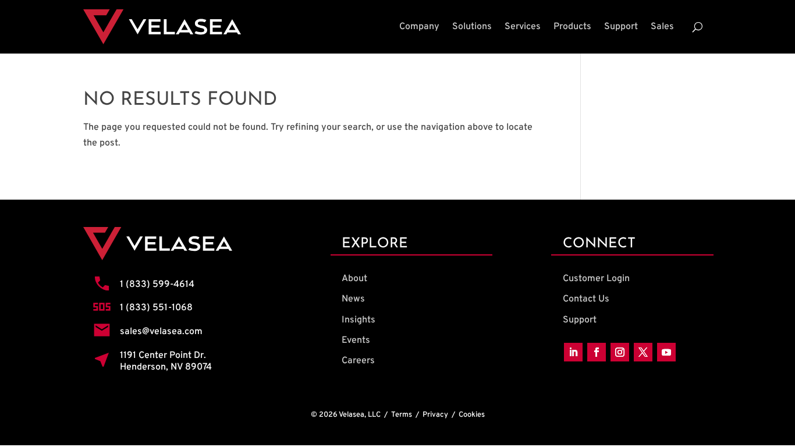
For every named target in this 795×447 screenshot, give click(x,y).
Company (419, 27)
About (354, 279)
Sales (662, 27)
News (353, 299)
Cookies (472, 415)
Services (523, 27)
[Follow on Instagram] (620, 352)
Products (572, 27)
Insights (358, 320)
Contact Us (586, 299)
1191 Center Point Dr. (163, 355)
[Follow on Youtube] (666, 352)
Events (356, 340)
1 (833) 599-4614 (157, 284)
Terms (401, 415)
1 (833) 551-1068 (156, 308)
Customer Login (596, 279)
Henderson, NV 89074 (166, 367)
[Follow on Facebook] (596, 352)
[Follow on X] (643, 352)
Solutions (472, 27)
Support (621, 27)
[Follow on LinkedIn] (573, 352)
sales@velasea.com (161, 332)
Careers (358, 361)
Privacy (435, 415)
